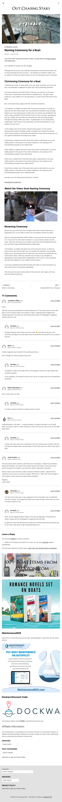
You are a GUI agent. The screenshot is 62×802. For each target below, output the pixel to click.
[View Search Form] (3, 3)
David (7, 54)
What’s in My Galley (8, 287)
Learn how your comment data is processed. (42, 548)
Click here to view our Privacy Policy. (14, 757)
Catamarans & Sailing (11, 47)
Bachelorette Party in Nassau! (50, 287)
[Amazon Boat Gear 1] (31, 565)
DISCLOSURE (51, 59)
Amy (30, 66)
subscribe (45, 542)
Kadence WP (47, 797)
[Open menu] (58, 3)
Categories (5, 769)
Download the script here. (13, 182)
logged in (13, 539)
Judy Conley (12, 457)
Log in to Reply (55, 301)
